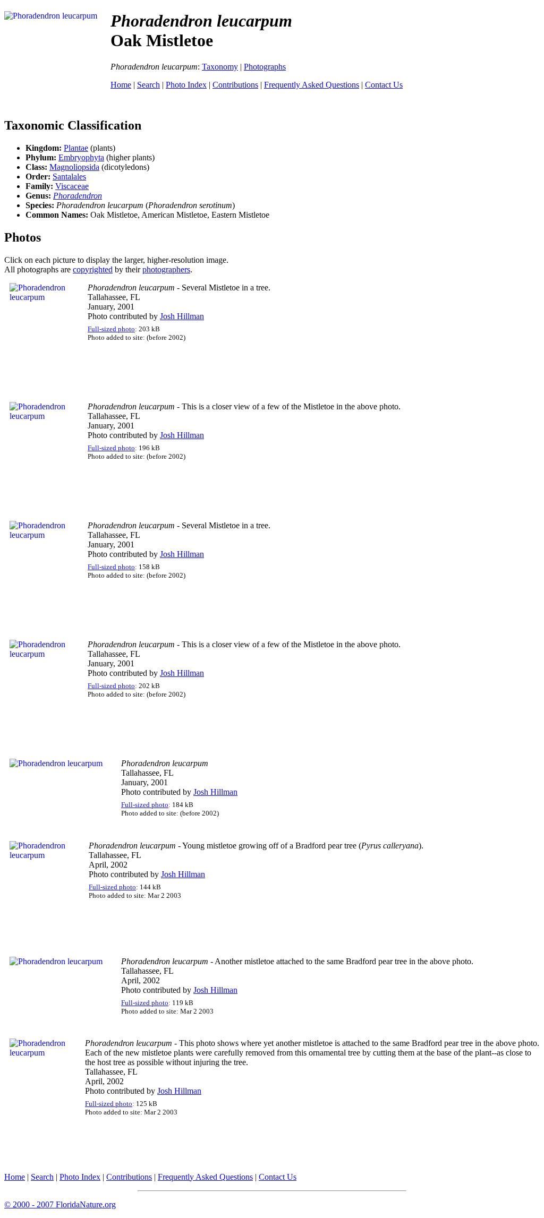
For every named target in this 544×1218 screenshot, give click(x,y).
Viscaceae (72, 186)
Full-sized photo (111, 329)
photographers (166, 269)
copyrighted (93, 269)
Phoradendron (77, 195)
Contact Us (384, 84)
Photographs (265, 66)
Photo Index (186, 84)
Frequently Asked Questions (311, 84)
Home (120, 84)
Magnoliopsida (74, 166)
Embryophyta (81, 157)
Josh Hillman (182, 316)
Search (148, 84)
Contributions (235, 84)
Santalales (69, 176)
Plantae (76, 147)
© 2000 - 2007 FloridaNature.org (60, 1204)
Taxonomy (220, 66)
